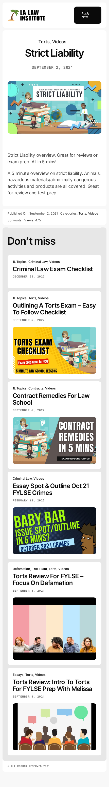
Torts (44, 41)
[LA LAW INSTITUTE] (27, 11)
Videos (59, 41)
